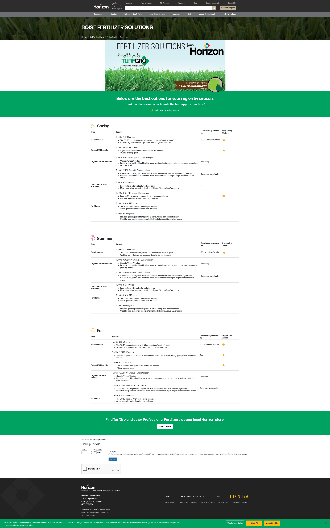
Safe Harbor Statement (240, 502)
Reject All (254, 523)
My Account (164, 3)
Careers (181, 3)
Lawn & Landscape (157, 14)
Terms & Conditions (208, 502)
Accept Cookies (272, 523)
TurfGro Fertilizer (97, 37)
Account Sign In (228, 8)
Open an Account (212, 3)
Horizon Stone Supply (207, 14)
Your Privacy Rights (235, 523)
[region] (165, 523)
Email (83, 449)
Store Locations (170, 502)
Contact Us (232, 3)
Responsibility (105, 509)
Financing (128, 3)
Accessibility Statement (90, 509)
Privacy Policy (223, 502)
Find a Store (165, 426)
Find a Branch (146, 3)
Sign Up (113, 459)
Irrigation (113, 14)
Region (99, 449)
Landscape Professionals (193, 496)
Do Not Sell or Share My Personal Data (94, 512)
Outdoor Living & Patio (133, 14)
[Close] (326, 523)
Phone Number (93, 451)
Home (84, 37)
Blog (195, 3)
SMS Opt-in (113, 452)
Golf (189, 14)
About (168, 496)
